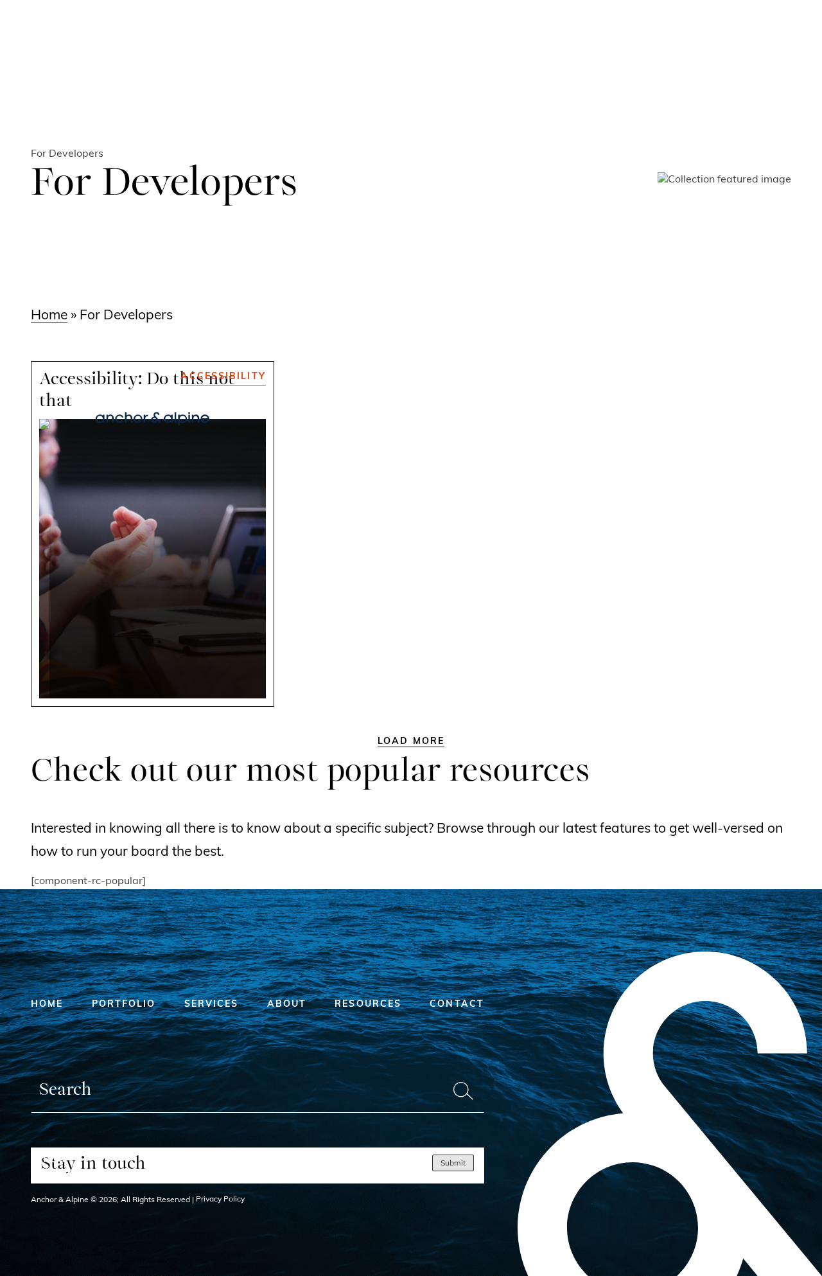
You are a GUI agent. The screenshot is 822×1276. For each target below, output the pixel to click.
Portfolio (124, 1004)
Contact (457, 1004)
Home (49, 316)
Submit (453, 1163)
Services (211, 1004)
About (287, 1004)
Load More (411, 742)
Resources (368, 1004)
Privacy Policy (220, 1199)
